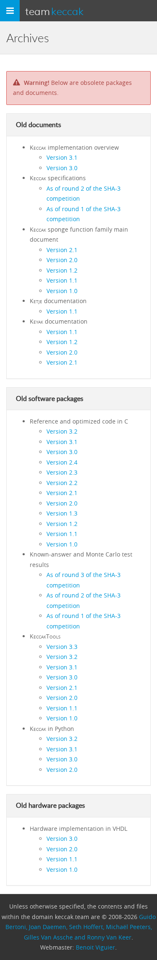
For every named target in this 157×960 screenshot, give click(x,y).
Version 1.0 (61, 291)
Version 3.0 (61, 168)
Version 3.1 (61, 157)
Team (54, 11)
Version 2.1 (61, 250)
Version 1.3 (61, 513)
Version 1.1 (61, 280)
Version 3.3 (61, 647)
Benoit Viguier (95, 947)
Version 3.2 (61, 431)
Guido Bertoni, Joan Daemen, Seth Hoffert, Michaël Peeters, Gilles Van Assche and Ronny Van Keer (80, 927)
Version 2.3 (61, 472)
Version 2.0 (61, 260)
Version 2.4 (61, 462)
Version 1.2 (61, 270)
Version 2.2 (61, 483)
